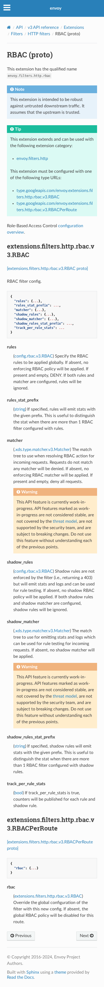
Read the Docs (20, 977)
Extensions (74, 27)
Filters (17, 34)
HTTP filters (39, 34)
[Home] (9, 27)
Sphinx (32, 972)
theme (60, 972)
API (19, 27)
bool (18, 793)
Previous (22, 936)
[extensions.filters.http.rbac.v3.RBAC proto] (47, 268)
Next (85, 936)
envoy (55, 8)
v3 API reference (43, 27)
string (19, 409)
